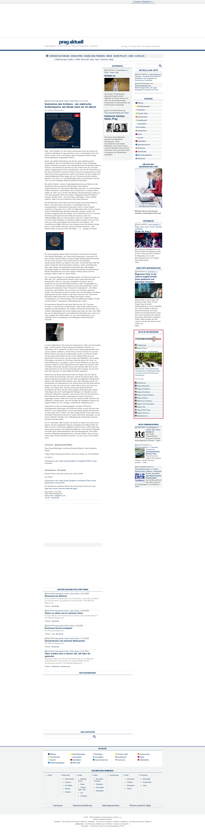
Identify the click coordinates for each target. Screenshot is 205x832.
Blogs (111, 59)
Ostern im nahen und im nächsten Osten (64, 613)
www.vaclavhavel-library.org (113, 113)
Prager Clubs (139, 227)
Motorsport (130, 785)
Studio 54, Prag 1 (143, 231)
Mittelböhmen (142, 416)
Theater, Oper (114, 72)
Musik (77, 101)
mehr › (137, 262)
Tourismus (141, 148)
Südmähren (141, 383)
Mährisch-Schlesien (144, 401)
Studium (68, 792)
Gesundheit (141, 124)
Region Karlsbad (143, 386)
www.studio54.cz (154, 225)
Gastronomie (142, 117)
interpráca (91, 821)
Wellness (149, 471)
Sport (97, 59)
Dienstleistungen (143, 106)
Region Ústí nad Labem (145, 404)
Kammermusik (65, 666)
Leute (144, 785)
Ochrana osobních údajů (140, 805)
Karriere (67, 789)
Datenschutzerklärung (82, 805)
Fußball (129, 782)
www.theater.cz (122, 70)
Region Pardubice (143, 389)
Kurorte (140, 138)
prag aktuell (71, 41)
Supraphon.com (60, 496)
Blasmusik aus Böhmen (56, 596)
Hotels (155, 469)
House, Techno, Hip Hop (153, 227)
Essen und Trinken (94, 56)
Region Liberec (142, 398)
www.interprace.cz (156, 74)
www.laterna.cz (152, 272)
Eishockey (130, 779)
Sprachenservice (143, 144)
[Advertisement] (102, 20)
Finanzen (68, 782)
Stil (81, 793)
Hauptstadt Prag (143, 410)
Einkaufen (77, 56)
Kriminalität (146, 779)
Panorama (104, 59)
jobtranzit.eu (80, 824)
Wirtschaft (85, 59)
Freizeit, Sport (142, 113)
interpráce (57, 821)
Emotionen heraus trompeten (58, 628)
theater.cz (109, 75)
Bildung (140, 103)
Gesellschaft (142, 120)
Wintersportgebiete (144, 155)
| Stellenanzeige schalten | (64, 59)
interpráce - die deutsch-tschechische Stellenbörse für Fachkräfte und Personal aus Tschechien (148, 78)
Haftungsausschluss (110, 805)
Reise (109, 56)
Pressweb (84, 826)
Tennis (129, 789)
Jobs (131, 56)
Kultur (92, 59)
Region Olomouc (143, 413)
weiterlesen (139, 375)
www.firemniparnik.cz (142, 447)
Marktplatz (120, 56)
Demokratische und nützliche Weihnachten (65, 641)
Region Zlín (141, 407)
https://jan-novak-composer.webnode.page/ (61, 488)
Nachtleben (141, 141)
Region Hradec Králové (145, 395)
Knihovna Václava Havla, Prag (114, 117)
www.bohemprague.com (143, 86)
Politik (77, 59)
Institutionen (142, 131)
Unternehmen (69, 779)
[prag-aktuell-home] (47, 56)
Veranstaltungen (60, 56)
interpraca (124, 821)
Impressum (58, 805)
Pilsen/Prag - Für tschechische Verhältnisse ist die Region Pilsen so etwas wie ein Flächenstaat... (148, 371)
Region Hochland (143, 392)
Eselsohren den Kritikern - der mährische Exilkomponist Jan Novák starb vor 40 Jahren (70, 105)
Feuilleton (83, 796)
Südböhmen (141, 345)
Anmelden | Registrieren (142, 1)
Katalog (140, 56)
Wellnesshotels (140, 471)
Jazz (53, 634)
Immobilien (141, 127)
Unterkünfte (141, 152)
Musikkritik (55, 498)
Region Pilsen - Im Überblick (146, 351)
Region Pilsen (142, 348)
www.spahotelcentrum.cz (143, 469)
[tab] (148, 344)
